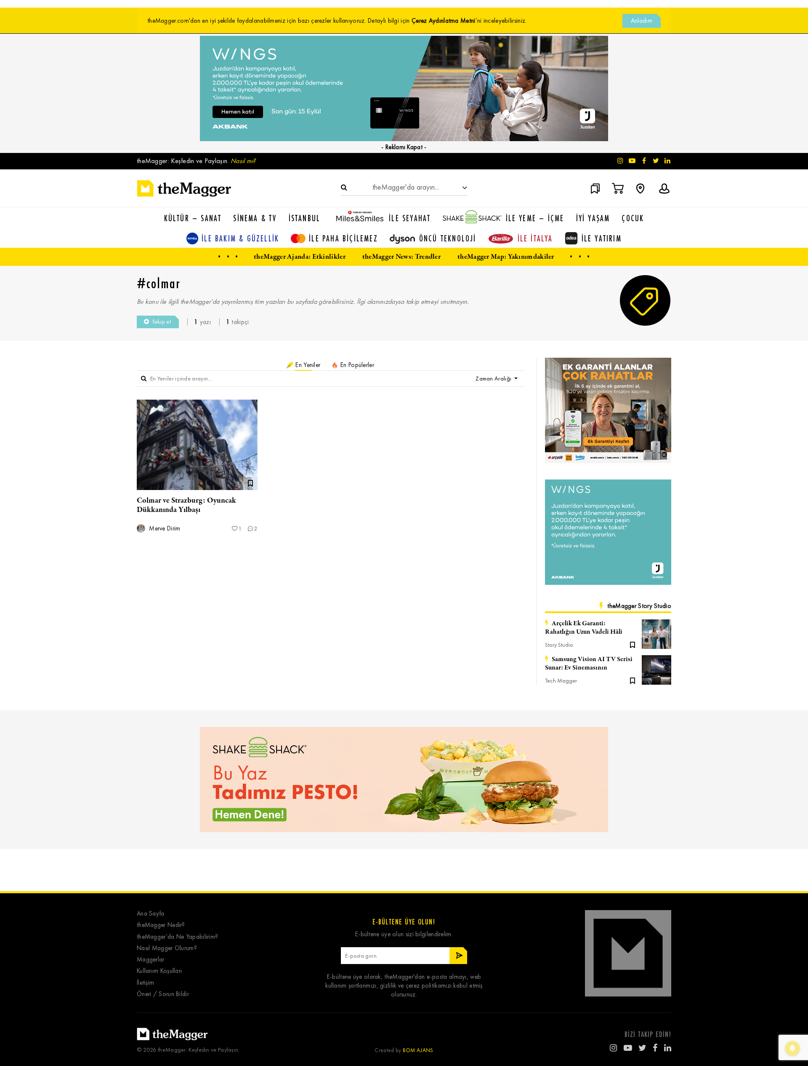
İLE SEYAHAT (410, 218)
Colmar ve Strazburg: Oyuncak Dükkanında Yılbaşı (186, 505)
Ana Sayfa (151, 913)
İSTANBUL (305, 218)
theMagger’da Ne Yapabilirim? (177, 936)
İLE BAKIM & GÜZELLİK (240, 238)
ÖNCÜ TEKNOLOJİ (447, 238)
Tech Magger (561, 680)
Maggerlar (151, 959)
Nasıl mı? (243, 161)
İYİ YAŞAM (593, 218)
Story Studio (559, 644)
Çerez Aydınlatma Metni (444, 20)
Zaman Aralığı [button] (494, 378)
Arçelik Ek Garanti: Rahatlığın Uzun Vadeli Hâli (583, 627)
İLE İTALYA (535, 238)
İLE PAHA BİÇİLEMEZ (343, 238)
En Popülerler (356, 365)
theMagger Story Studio (639, 606)
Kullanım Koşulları (159, 971)
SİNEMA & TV (254, 218)
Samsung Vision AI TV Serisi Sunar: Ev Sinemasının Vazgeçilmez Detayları (589, 663)
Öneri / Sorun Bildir (163, 994)
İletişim (145, 982)
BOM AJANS (418, 1050)
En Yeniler (307, 365)
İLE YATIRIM (602, 238)
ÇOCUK (633, 218)
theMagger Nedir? (161, 925)
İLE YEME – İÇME (535, 218)
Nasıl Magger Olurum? (167, 948)
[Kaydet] (632, 644)
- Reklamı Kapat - (403, 147)
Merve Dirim (164, 528)
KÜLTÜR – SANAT (193, 218)
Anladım (641, 20)
